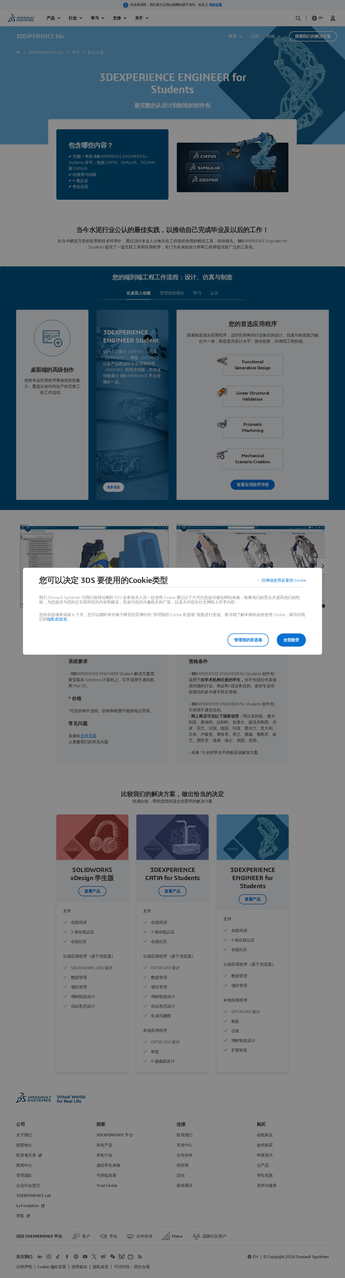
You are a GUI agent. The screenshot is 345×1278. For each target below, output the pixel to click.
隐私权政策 (57, 619)
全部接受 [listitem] (291, 640)
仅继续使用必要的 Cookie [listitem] (283, 580)
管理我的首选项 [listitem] (248, 640)
